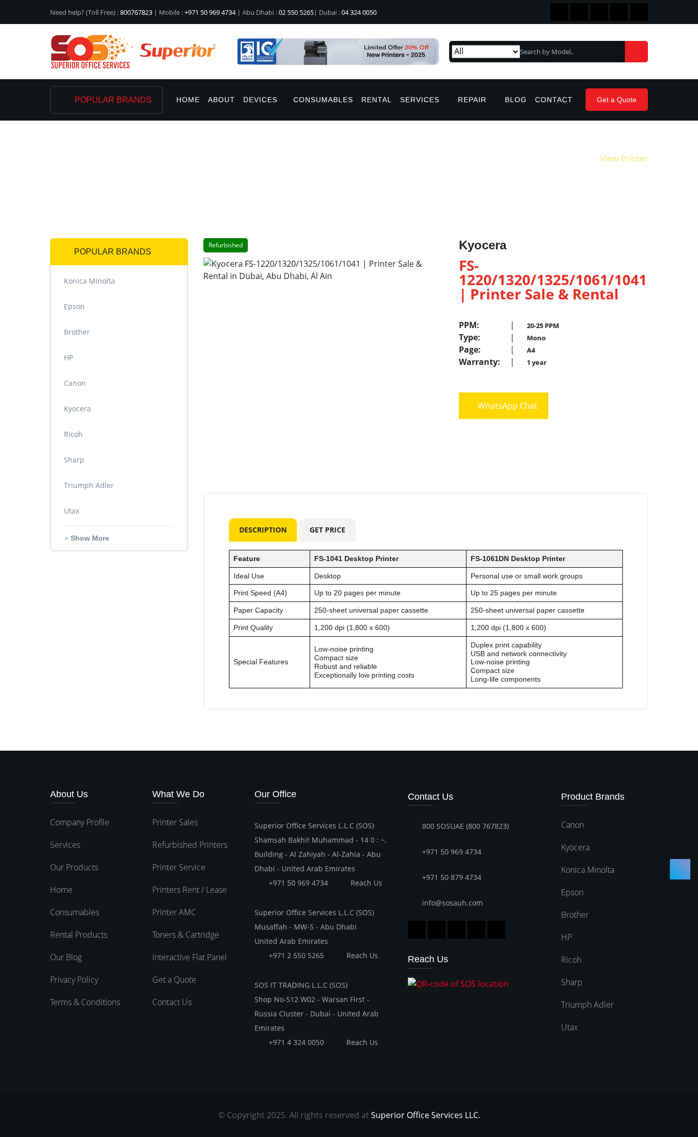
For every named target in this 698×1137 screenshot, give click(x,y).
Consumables (323, 100)
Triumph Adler (587, 1004)
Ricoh (571, 959)
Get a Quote (617, 100)
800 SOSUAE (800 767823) (465, 826)
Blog (516, 100)
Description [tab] (263, 530)
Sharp (572, 982)
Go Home (566, 158)
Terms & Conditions (85, 1002)
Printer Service (178, 867)
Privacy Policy (74, 979)
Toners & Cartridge (185, 934)
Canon (572, 824)
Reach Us (366, 883)
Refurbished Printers (189, 844)
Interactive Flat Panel (189, 957)
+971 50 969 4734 (210, 12)
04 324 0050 (359, 12)
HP (566, 937)
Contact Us (172, 1002)
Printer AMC (174, 912)
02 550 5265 (296, 12)
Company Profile (79, 822)
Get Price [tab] (327, 530)
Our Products (74, 867)
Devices (260, 100)
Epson (572, 892)
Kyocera (575, 847)
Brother (575, 914)
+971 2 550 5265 (296, 955)
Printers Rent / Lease (189, 889)
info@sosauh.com (452, 903)
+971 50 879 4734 (451, 877)
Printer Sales (175, 822)
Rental (376, 100)
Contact (554, 100)
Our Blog (66, 957)
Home (188, 100)
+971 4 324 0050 (296, 1042)
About (221, 100)
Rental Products (78, 934)
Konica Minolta (587, 869)
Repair (473, 100)
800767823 (136, 12)
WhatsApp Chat (507, 405)
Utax (569, 1027)
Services (421, 100)
